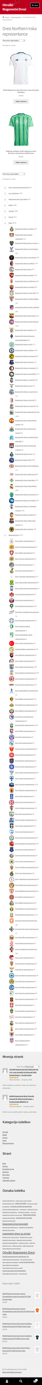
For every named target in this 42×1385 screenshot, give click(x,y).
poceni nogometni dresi (26, 1262)
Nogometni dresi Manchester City (10, 1227)
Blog (4, 1163)
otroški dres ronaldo (17, 1246)
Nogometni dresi (29, 1215)
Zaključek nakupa (8, 1180)
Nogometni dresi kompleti (15, 1223)
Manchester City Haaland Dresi (9, 1212)
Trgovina (5, 1178)
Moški (4, 1135)
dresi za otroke (20, 1203)
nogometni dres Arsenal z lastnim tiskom (12, 1215)
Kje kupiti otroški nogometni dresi (10, 1209)
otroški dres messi (6, 1246)
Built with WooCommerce (12, 1372)
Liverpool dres (23, 1209)
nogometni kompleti (23, 1243)
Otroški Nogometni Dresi (14, 7)
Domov (7, 17)
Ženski (4, 1138)
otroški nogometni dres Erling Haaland (11, 1248)
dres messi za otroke (32, 1203)
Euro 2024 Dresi (6, 1206)
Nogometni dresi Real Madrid (26, 1227)
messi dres (33, 1212)
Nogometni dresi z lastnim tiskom (10, 1237)
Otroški (5, 1132)
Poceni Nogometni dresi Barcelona (10, 1265)
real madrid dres (23, 1273)
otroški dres (32, 1243)
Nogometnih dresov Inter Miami (24, 1240)
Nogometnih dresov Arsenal (9, 1240)
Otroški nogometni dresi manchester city (15, 1257)
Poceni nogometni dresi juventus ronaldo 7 (12, 1268)
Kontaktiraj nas (8, 1169)
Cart (32, 1379)
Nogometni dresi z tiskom (26, 1237)
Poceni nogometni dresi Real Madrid (14, 1271)
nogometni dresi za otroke (16, 1233)
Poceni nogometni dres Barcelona (10, 1262)
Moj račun (6, 1175)
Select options (21, 101)
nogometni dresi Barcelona (8, 1218)
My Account (7, 1381)
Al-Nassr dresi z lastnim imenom (23, 1201)
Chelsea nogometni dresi (8, 1203)
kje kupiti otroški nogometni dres (21, 1206)
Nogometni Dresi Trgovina (8, 1230)
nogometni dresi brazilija (24, 1218)
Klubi (4, 1140)
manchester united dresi (24, 1212)
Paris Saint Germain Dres (26, 1259)
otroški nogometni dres (28, 1246)
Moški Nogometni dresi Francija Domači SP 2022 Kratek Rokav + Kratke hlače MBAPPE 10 (21, 1099)
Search (21, 1381)
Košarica (5, 1172)
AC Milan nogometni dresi (8, 1201)
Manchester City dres (32, 1209)
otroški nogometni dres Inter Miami (10, 1259)
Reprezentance (16, 17)
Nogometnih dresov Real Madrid (10, 1243)
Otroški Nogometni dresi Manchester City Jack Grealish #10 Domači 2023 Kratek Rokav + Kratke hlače (23, 1072)
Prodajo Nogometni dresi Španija (10, 1273)
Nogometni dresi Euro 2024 (8, 1221)
